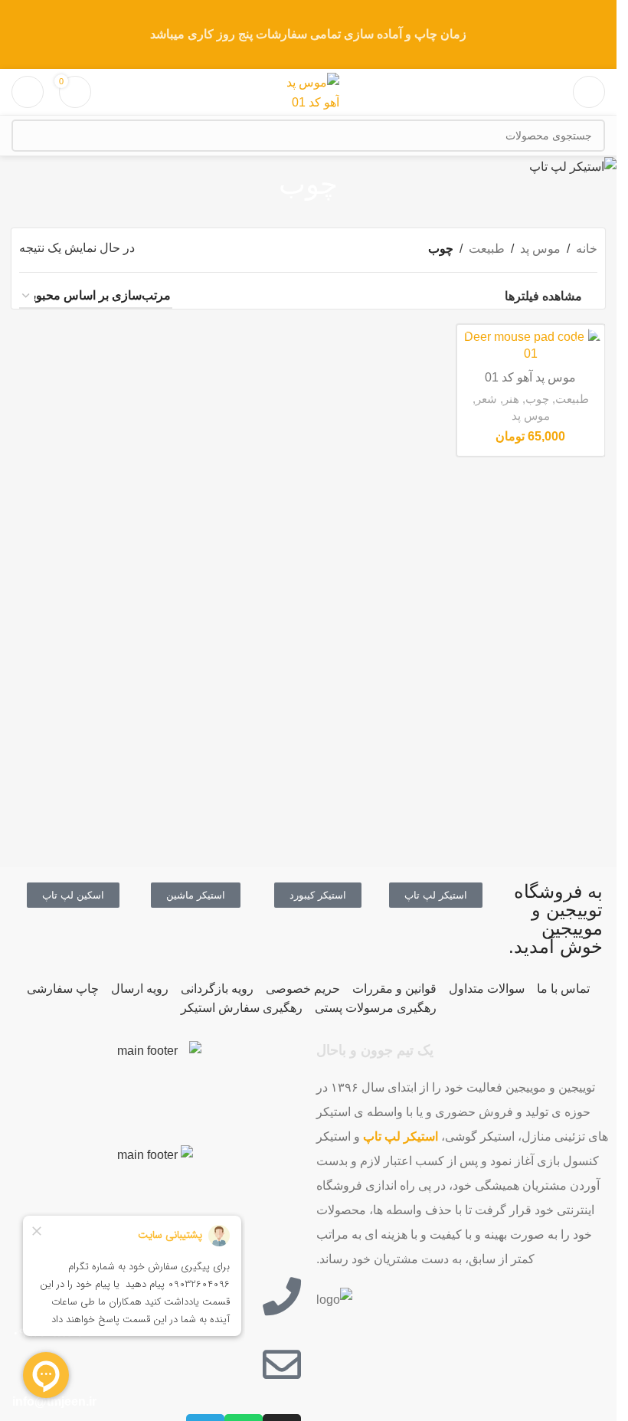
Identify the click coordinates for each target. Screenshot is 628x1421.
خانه (586, 248)
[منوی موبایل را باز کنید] (589, 92)
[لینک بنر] (308, 34)
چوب (537, 398)
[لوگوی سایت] (308, 90)
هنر (511, 398)
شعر (486, 398)
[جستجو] (27, 136)
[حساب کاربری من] (27, 92)
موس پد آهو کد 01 (530, 377)
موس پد (540, 248)
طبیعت (487, 248)
